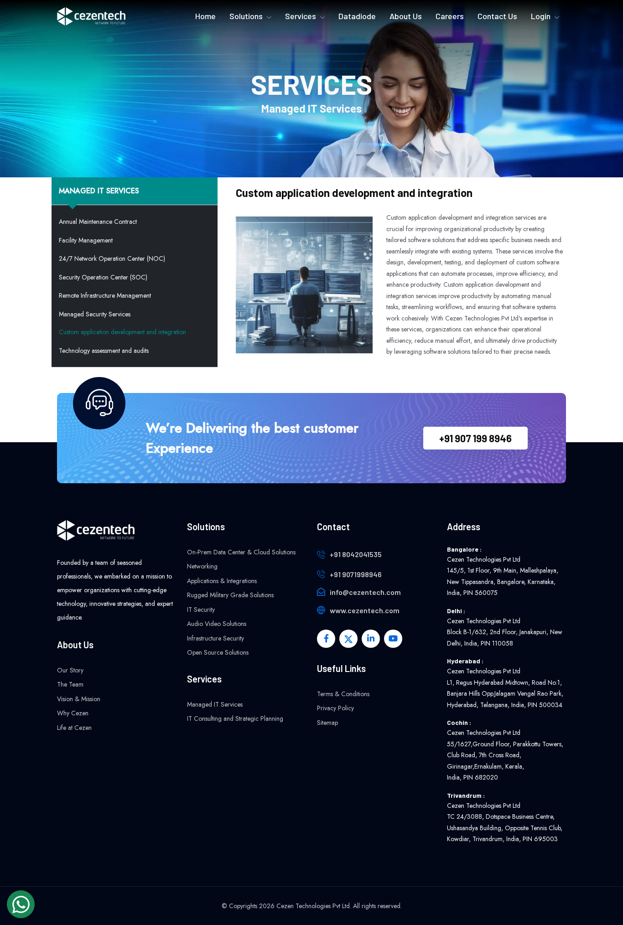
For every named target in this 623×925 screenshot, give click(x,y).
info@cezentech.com (365, 592)
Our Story (70, 670)
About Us (405, 16)
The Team (70, 684)
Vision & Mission (78, 698)
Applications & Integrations (222, 580)
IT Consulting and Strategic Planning (235, 718)
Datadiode (357, 16)
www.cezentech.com (365, 610)
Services (300, 16)
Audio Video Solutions (216, 623)
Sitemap (327, 722)
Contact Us (497, 16)
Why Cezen (72, 713)
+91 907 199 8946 (475, 438)
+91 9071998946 (356, 574)
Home (205, 16)
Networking (202, 566)
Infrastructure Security (215, 638)
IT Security (201, 609)
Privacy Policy (335, 708)
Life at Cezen (74, 727)
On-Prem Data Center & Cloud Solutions (241, 552)
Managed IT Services (215, 704)
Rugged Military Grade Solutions (230, 594)
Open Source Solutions (218, 652)
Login (540, 16)
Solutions (246, 16)
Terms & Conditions (343, 693)
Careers (450, 16)
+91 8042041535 (356, 554)
